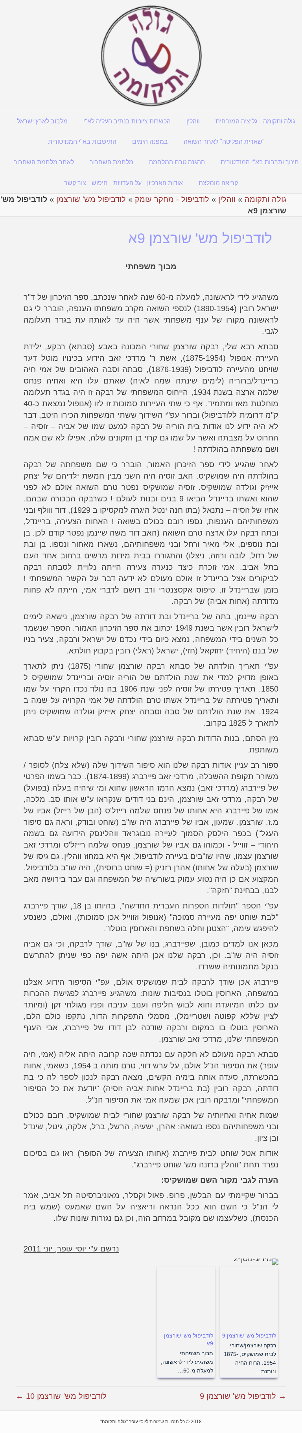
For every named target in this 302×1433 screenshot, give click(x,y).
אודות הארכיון (165, 183)
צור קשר (75, 183)
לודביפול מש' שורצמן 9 (249, 1335)
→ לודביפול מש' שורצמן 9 (243, 1396)
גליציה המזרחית (236, 121)
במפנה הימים (150, 141)
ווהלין (193, 121)
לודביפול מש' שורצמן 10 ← (61, 1396)
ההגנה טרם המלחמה (177, 162)
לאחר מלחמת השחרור (44, 162)
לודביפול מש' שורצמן (91, 199)
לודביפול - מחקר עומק (172, 199)
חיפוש (100, 183)
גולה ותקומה (279, 121)
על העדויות (127, 183)
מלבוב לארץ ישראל (42, 121)
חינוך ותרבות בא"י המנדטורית (260, 162)
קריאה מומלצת (218, 183)
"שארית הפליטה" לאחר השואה (224, 141)
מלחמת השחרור (111, 162)
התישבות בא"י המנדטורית (82, 141)
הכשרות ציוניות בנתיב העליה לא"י (127, 121)
